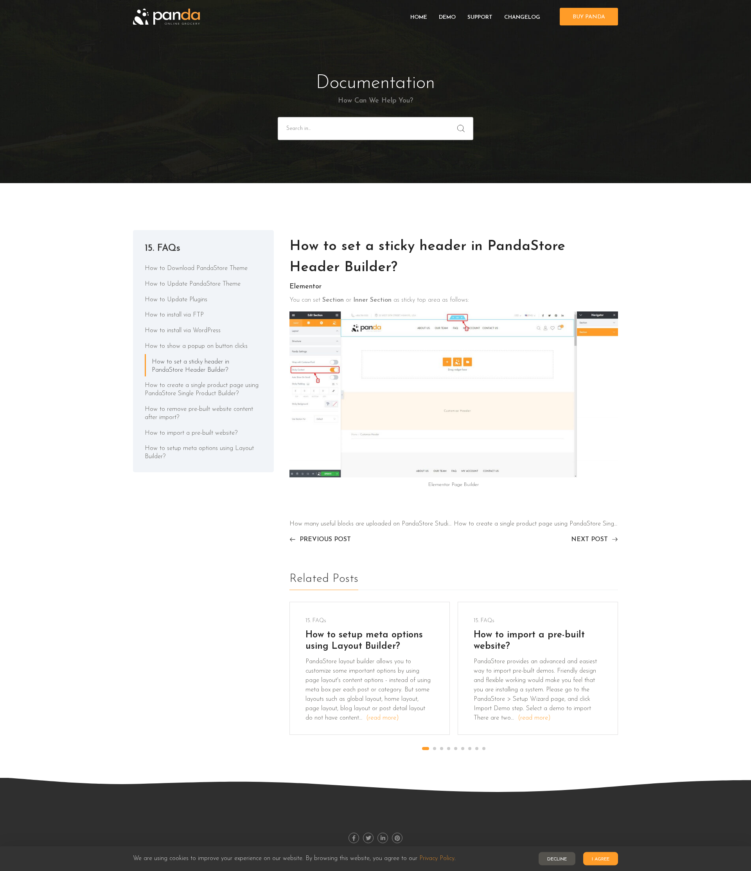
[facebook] (354, 838)
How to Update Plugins (176, 300)
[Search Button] (461, 128)
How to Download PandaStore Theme (196, 268)
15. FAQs (162, 248)
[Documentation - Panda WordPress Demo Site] (166, 17)
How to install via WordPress (183, 331)
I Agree (600, 859)
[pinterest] (397, 838)
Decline (557, 859)
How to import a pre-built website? (191, 433)
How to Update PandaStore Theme (193, 284)
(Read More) (382, 718)
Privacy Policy (437, 859)
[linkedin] (382, 838)
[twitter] (368, 838)
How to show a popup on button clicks (196, 346)
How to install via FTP (174, 315)
